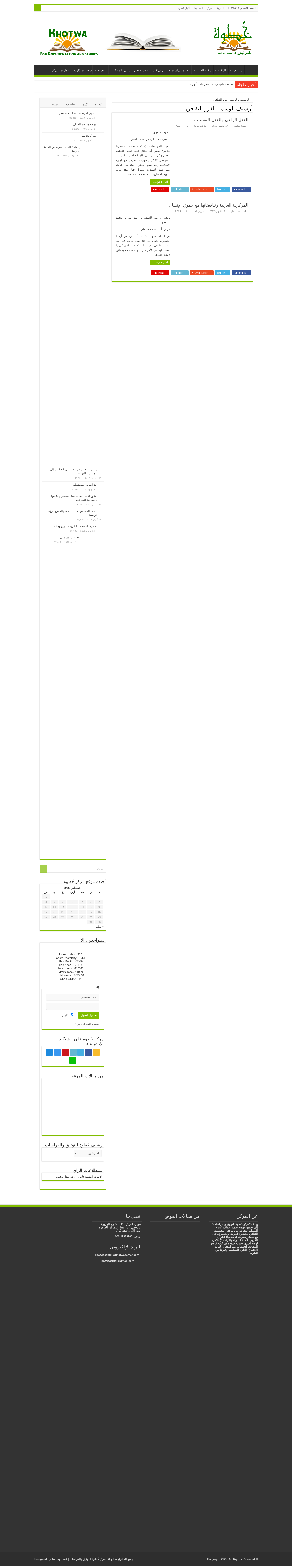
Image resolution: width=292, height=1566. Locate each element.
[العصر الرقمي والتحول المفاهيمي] (53, 1087)
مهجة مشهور (239, 125)
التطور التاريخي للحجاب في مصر (78, 113)
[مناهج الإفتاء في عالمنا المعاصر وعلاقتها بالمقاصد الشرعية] (101, 496)
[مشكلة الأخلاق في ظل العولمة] (53, 1113)
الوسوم (56, 104)
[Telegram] (67, 8)
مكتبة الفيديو (203, 70)
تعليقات (70, 104)
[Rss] (92, 8)
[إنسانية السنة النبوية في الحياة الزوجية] (93, 305)
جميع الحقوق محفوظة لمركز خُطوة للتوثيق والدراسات (101, 1559)
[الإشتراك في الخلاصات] (113, 108)
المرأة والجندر (89, 135)
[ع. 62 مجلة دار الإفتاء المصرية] (178, 1225)
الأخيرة (98, 104)
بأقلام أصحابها (141, 70)
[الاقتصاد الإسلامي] (93, 695)
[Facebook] (88, 8)
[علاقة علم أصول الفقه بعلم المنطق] (72, 1087)
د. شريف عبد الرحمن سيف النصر (150, 139)
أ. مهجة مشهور (161, 132)
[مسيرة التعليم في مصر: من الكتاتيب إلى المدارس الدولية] (101, 470)
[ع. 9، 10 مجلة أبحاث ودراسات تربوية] (92, 1087)
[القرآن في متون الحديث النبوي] (197, 1225)
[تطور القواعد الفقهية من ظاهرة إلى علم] (72, 1100)
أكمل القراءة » (160, 182)
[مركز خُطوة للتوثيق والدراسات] (234, 38)
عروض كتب (159, 70)
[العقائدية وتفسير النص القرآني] (185, 1225)
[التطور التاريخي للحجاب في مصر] (101, 113)
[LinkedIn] (80, 8)
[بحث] (37, 8)
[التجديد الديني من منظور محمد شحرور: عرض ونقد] (92, 1126)
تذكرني (66, 1015)
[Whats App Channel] (63, 8)
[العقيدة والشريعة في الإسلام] (189, 1387)
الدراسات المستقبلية (85, 484)
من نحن (237, 70)
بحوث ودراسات (180, 70)
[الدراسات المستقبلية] (101, 485)
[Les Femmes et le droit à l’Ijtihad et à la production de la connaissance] (191, 1225)
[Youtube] (76, 8)
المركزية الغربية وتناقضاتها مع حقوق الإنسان (208, 205)
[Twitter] (84, 8)
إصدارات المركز (61, 70)
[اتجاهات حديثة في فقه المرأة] (53, 1100)
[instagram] (72, 8)
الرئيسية (250, 69)
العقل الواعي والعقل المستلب (221, 119)
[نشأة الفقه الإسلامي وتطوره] (174, 1229)
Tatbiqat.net (59, 1559)
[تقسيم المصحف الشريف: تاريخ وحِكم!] (101, 526)
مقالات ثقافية (200, 125)
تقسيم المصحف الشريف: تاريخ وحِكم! (75, 526)
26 (72, 917)
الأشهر (84, 104)
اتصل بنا (198, 8)
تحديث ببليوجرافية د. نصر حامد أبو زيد (211, 84)
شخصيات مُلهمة (83, 70)
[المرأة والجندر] (101, 136)
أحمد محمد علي (238, 211)
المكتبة (222, 70)
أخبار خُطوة (184, 8)
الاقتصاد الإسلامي (70, 537)
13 (62, 907)
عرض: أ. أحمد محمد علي (155, 229)
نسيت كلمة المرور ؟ (87, 1023)
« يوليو (100, 926)
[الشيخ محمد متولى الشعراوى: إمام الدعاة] (92, 1100)
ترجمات (101, 70)
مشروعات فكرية (120, 70)
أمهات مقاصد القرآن (85, 124)
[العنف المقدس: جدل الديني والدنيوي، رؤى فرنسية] (101, 511)
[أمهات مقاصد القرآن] (101, 125)
